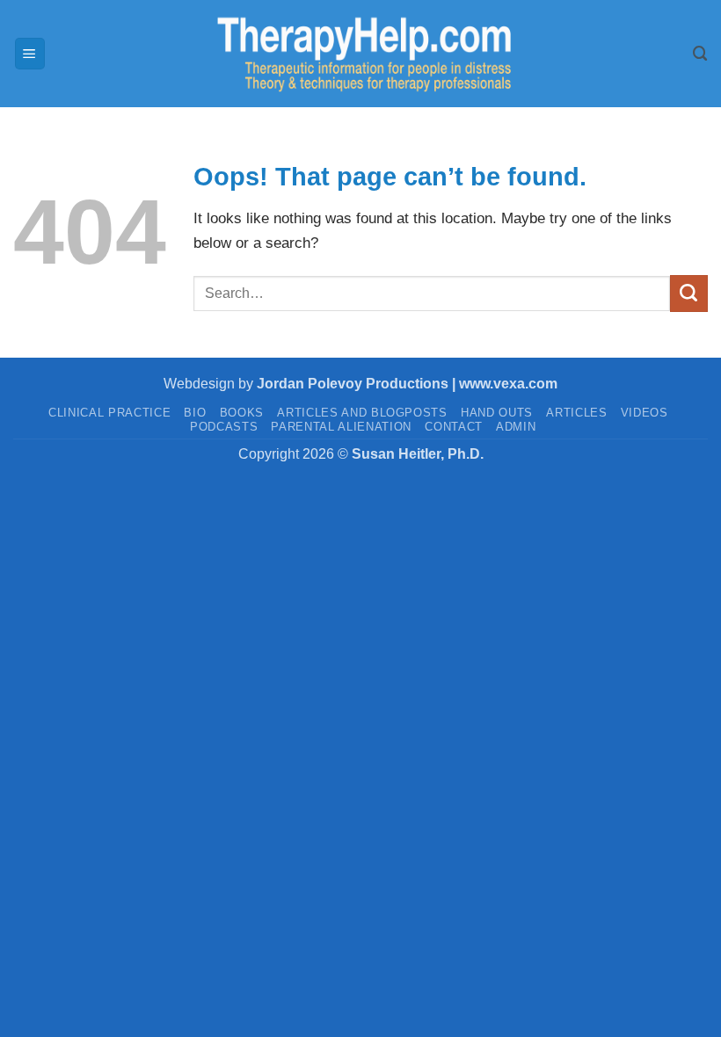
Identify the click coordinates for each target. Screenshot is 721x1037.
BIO (195, 412)
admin (515, 426)
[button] (30, 53)
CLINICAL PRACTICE (109, 412)
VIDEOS (644, 412)
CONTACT (454, 426)
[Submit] (689, 293)
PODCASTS (224, 426)
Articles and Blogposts (362, 412)
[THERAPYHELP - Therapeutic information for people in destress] (360, 53)
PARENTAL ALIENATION (341, 426)
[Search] (700, 53)
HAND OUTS (497, 412)
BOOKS (242, 412)
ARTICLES (576, 412)
